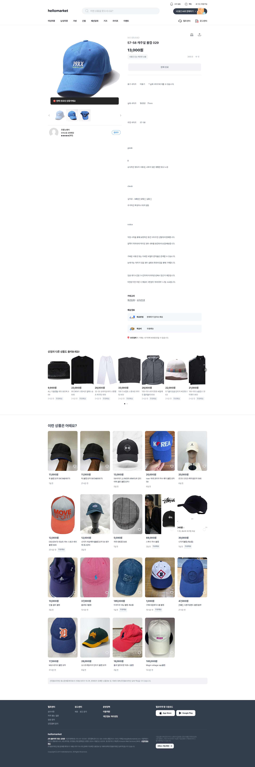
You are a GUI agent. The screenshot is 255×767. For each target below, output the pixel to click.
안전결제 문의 (53, 723)
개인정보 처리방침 (110, 716)
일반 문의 (51, 720)
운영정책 (106, 707)
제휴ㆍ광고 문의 (81, 712)
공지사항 (51, 712)
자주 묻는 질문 (53, 716)
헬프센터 (51, 707)
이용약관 (106, 711)
